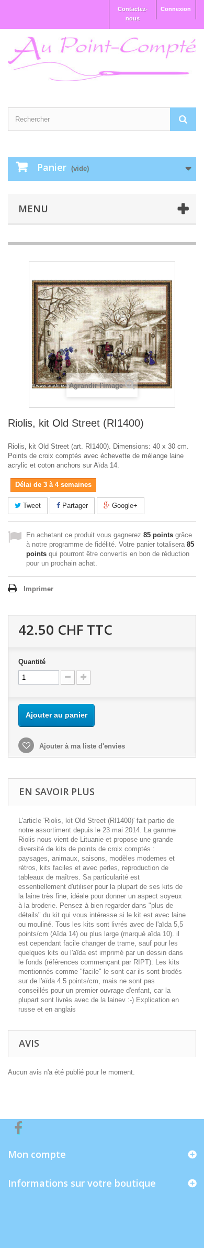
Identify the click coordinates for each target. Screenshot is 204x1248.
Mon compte (37, 1154)
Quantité (32, 662)
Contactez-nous (133, 13)
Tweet (31, 505)
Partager (74, 505)
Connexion (176, 9)
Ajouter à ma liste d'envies (81, 746)
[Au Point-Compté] (102, 59)
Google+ (124, 505)
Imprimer (38, 589)
